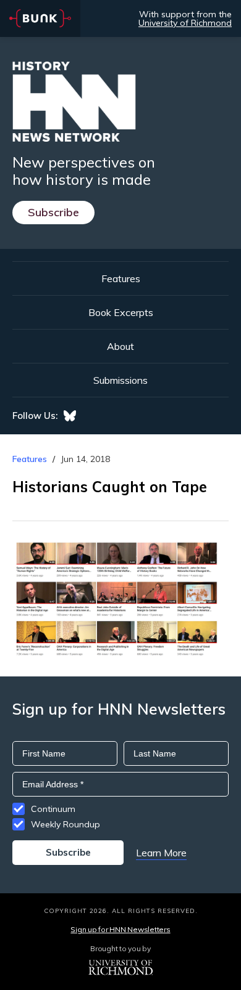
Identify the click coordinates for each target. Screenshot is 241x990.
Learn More (161, 852)
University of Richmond (185, 22)
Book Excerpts (120, 312)
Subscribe (53, 212)
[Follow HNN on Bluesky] (70, 416)
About (120, 346)
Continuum (53, 808)
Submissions (120, 380)
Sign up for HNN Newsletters (120, 929)
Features (120, 278)
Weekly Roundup (65, 824)
